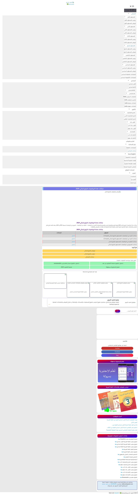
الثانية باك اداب (132, 135)
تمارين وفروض (130, 141)
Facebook (117, 351)
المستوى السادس (130, 64)
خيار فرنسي (132, 93)
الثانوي (134, 109)
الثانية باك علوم (132, 138)
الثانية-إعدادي (132, 87)
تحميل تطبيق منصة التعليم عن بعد (112, 263)
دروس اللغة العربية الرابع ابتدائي (124, 291)
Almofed (116, 493)
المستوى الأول (131, 17)
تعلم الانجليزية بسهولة (112, 267)
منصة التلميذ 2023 (66, 267)
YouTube (117, 348)
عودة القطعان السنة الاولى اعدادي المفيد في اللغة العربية (122, 419)
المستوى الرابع (131, 45)
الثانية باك (132, 131)
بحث (118, 311)
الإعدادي (133, 80)
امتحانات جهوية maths (130, 106)
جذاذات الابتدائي (132, 150)
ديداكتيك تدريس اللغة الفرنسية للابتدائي (55, 283)
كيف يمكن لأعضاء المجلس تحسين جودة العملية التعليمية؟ (121, 430)
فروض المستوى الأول (130, 23)
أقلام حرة (133, 179)
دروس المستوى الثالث (130, 39)
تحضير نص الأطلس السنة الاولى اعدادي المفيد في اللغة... (122, 427)
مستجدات (133, 176)
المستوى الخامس (130, 55)
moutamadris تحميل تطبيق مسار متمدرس (66, 263)
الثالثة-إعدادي (131, 90)
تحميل (73, 235)
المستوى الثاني (131, 26)
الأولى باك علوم (132, 128)
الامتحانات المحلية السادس (128, 74)
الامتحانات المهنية (131, 147)
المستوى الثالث (131, 36)
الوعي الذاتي (134, 422)
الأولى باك (132, 122)
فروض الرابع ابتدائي (89, 251)
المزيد (134, 173)
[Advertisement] (117, 327)
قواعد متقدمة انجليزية (130, 163)
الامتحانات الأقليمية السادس (128, 77)
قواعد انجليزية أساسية (130, 160)
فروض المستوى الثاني (130, 33)
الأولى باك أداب (132, 125)
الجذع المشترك (131, 112)
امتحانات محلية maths (130, 103)
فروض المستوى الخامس (129, 61)
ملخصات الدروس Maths (129, 96)
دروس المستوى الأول (130, 20)
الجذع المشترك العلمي (130, 119)
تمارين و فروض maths (130, 99)
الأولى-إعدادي (132, 84)
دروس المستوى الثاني (130, 29)
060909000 (113, 484)
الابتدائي (133, 14)
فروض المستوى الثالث (130, 42)
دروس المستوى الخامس (129, 58)
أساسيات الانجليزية (131, 157)
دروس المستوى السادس (129, 68)
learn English (132, 154)
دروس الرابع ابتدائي (89, 254)
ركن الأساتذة (132, 144)
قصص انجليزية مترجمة (130, 166)
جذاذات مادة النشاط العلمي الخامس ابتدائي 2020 (101, 292)
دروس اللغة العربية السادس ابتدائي (78, 291)
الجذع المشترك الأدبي (130, 115)
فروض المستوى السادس (129, 71)
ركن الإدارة (133, 182)
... (49, 304)
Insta (117, 355)
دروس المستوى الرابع (130, 48)
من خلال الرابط (106, 484)
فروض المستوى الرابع (130, 52)
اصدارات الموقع (129, 170)
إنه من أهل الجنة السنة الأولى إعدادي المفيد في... (124, 425)
